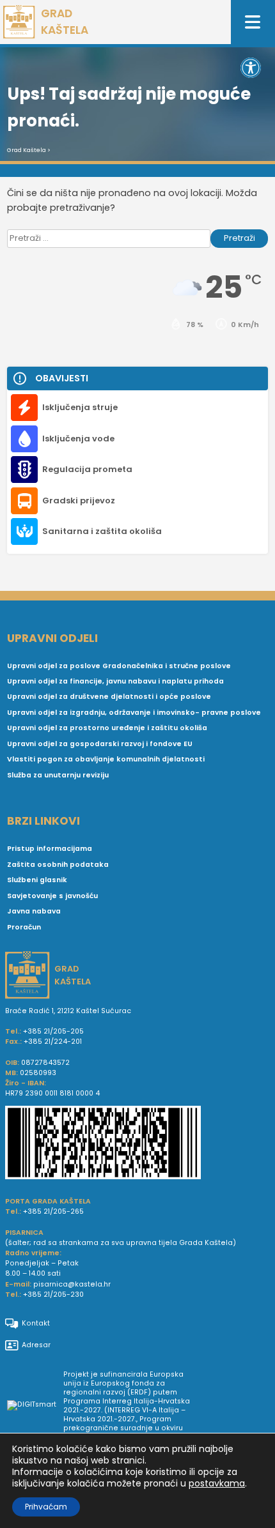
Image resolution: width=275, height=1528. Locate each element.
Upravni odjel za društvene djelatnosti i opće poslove (109, 696)
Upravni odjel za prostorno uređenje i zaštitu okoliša (107, 728)
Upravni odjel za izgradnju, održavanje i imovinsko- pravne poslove (134, 712)
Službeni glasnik (37, 880)
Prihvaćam (46, 1506)
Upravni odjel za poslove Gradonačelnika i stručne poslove (119, 666)
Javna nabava (34, 911)
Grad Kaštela (26, 150)
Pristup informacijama (49, 848)
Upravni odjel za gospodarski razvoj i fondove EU (99, 744)
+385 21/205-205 (53, 1031)
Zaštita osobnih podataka (58, 864)
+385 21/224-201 (53, 1041)
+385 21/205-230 (53, 1294)
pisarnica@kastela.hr (72, 1284)
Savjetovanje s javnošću (52, 896)
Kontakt (36, 1323)
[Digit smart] (35, 1406)
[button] (250, 67)
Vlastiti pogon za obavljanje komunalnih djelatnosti (106, 759)
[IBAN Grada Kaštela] (137, 1144)
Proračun (24, 927)
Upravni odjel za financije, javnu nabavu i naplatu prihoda (115, 681)
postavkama (217, 1483)
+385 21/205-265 (53, 1211)
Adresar (36, 1345)
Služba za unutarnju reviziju (58, 775)
